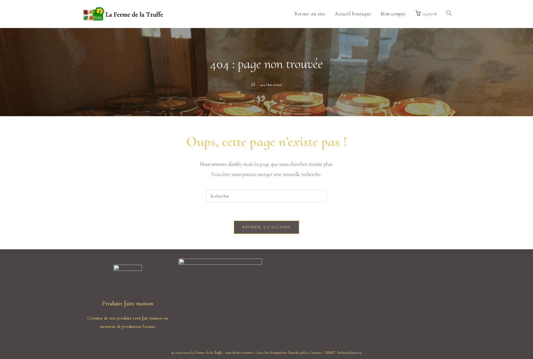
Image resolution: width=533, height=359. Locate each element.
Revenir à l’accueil (266, 227)
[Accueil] (253, 84)
